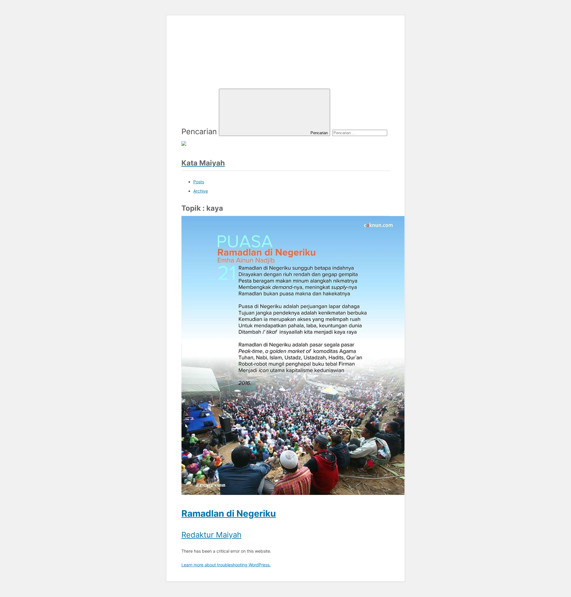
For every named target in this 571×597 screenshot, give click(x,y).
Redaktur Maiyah (211, 534)
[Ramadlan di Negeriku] (292, 492)
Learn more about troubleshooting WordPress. (226, 564)
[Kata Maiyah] (226, 73)
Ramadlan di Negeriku (228, 513)
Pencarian (199, 131)
